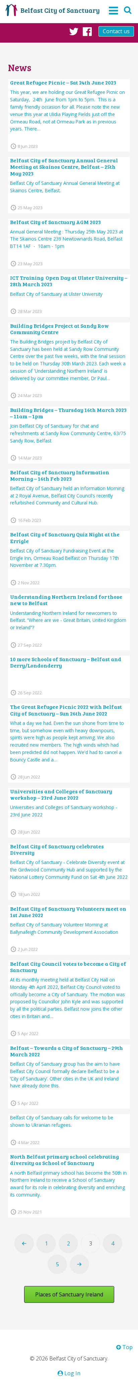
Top (127, 1347)
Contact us (116, 31)
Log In (71, 1373)
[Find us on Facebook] (87, 31)
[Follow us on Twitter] (74, 31)
